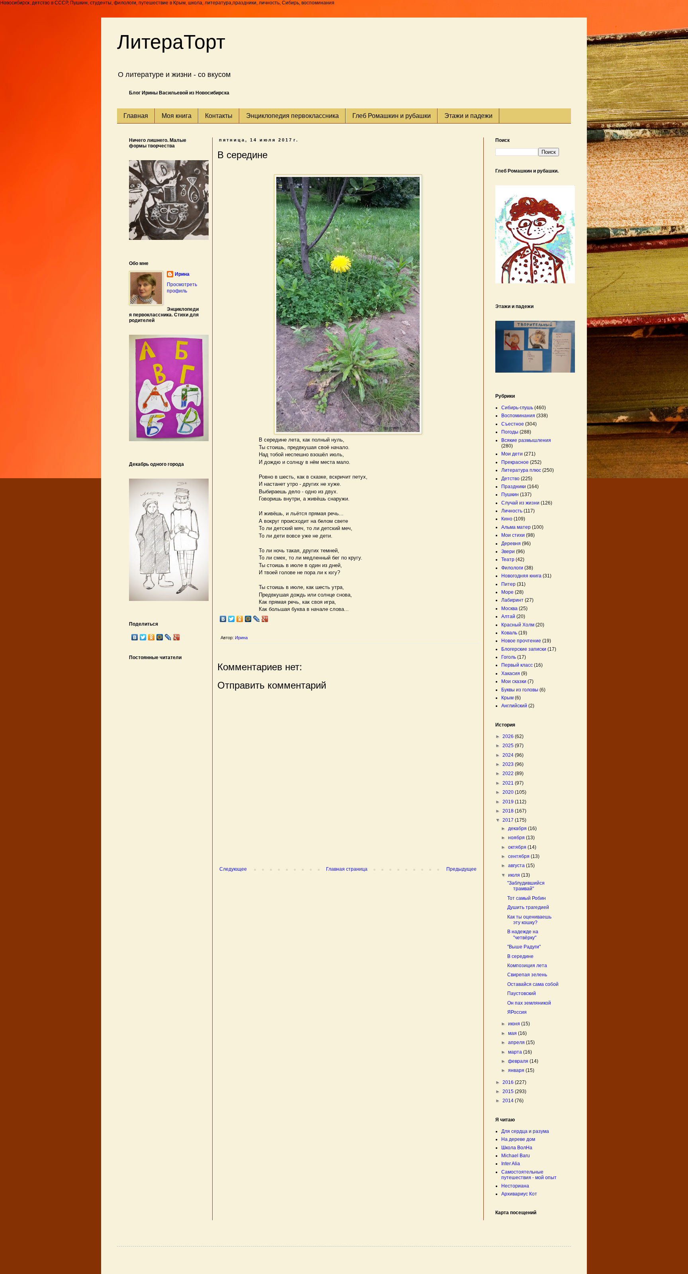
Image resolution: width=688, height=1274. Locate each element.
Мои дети (512, 454)
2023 (508, 764)
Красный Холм (517, 625)
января (517, 1070)
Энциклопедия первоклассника (292, 115)
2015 (508, 1091)
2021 (508, 783)
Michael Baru (515, 1155)
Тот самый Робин (526, 898)
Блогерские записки (523, 649)
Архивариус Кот (519, 1194)
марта (515, 1052)
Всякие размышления (526, 440)
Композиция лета (527, 965)
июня (514, 1024)
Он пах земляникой (529, 1003)
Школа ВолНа (516, 1147)
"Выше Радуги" (524, 947)
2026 (508, 736)
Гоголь (508, 657)
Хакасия (510, 673)
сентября (519, 856)
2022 (508, 773)
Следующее (233, 869)
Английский (514, 706)
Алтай (508, 616)
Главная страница (346, 869)
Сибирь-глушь (517, 407)
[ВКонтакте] (223, 619)
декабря (518, 828)
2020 (508, 792)
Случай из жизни (520, 503)
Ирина (182, 274)
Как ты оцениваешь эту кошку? (529, 919)
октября (518, 847)
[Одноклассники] (240, 619)
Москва (509, 608)
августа (517, 865)
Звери (508, 551)
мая (513, 1033)
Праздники (513, 486)
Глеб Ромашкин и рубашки (391, 115)
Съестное (512, 424)
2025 (508, 745)
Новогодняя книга (521, 576)
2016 (508, 1082)
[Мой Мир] (248, 619)
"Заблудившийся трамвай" (526, 885)
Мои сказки (513, 681)
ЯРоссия (517, 1012)
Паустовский (521, 993)
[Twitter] (231, 619)
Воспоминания (518, 415)
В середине (520, 956)
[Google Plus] (265, 619)
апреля (517, 1042)
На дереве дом (518, 1139)
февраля (519, 1061)
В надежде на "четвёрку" (522, 934)
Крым (507, 698)
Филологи (512, 568)
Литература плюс (521, 470)
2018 (508, 811)
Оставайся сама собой (533, 984)
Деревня (511, 543)
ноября (517, 837)
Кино (506, 519)
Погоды (509, 432)
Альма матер (516, 527)
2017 (508, 820)
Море (507, 592)
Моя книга (177, 115)
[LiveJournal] (256, 619)
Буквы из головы (519, 690)
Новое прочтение (521, 641)
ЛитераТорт (171, 42)
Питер (508, 584)
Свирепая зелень (527, 975)
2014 (508, 1100)
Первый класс (517, 665)
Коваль (509, 633)
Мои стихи (513, 535)
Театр (507, 559)
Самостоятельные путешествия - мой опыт (529, 1174)
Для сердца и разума (525, 1131)
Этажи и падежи (468, 115)
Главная (135, 115)
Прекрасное (515, 462)
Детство (510, 478)
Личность (511, 511)
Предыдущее (461, 869)
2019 (508, 802)
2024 (508, 755)
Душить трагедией (528, 907)
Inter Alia (510, 1163)
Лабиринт (512, 600)
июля (514, 875)
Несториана (515, 1186)
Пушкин (510, 494)
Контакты (219, 115)
